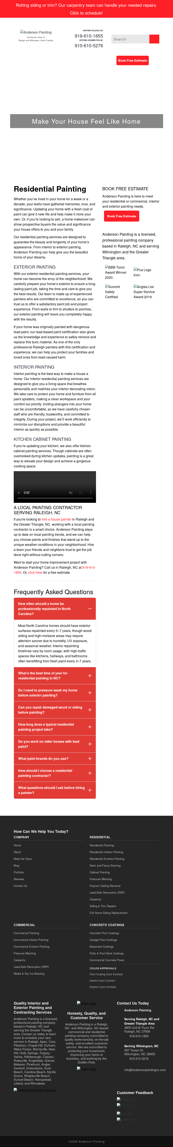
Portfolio (19, 872)
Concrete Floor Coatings (104, 933)
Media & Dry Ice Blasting (29, 973)
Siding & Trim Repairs (103, 906)
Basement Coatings (102, 946)
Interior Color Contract (102, 980)
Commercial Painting (26, 933)
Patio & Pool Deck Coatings (107, 953)
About (17, 852)
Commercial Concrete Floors (107, 960)
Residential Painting (102, 845)
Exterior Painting (35, 267)
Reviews (19, 879)
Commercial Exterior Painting (31, 946)
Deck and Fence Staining (105, 865)
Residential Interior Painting (106, 852)
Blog (16, 865)
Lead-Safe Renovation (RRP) (107, 892)
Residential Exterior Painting (107, 859)
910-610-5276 (89, 45)
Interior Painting (34, 367)
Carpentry (95, 899)
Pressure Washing (101, 879)
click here (35, 572)
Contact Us (20, 886)
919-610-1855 (89, 35)
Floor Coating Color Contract (106, 974)
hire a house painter (56, 519)
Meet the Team (23, 859)
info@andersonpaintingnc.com (145, 1069)
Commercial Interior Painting (31, 940)
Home (17, 845)
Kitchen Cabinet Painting (42, 439)
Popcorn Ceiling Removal (105, 886)
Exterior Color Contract (103, 987)
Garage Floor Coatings (103, 940)
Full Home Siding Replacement (108, 913)
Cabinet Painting (100, 872)
